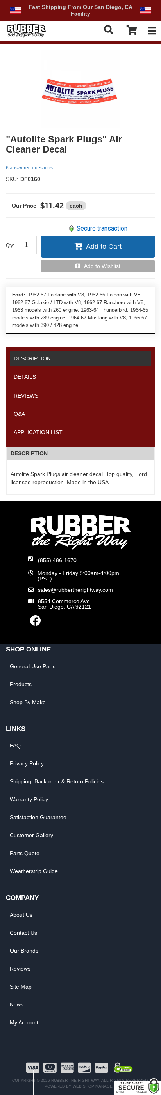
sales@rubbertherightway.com (75, 590)
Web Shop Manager (94, 1086)
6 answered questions (29, 167)
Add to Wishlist (102, 266)
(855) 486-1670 (57, 560)
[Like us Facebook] (35, 622)
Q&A (19, 414)
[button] (110, 30)
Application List (38, 432)
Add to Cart (104, 246)
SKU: (12, 179)
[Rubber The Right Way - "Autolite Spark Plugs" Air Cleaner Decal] (80, 89)
